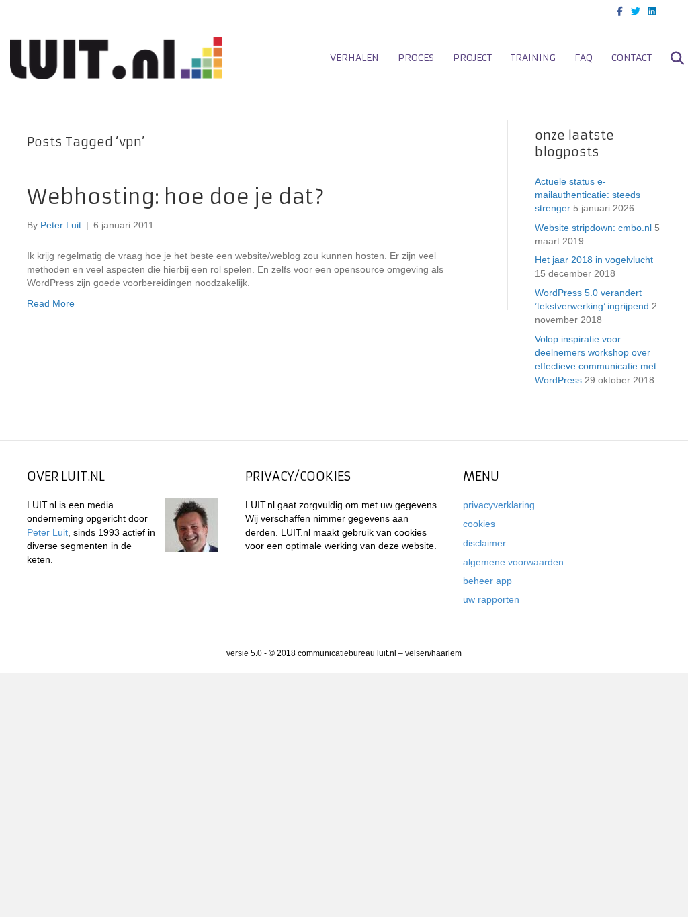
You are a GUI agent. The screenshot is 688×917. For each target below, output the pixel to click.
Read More (51, 303)
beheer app (487, 580)
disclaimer (484, 543)
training (533, 58)
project (472, 58)
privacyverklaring (499, 504)
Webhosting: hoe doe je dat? (176, 197)
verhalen (354, 58)
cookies (479, 523)
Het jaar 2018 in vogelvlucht (594, 259)
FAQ (583, 58)
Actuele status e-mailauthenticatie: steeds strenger (587, 195)
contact (631, 58)
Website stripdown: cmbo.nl (593, 227)
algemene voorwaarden (513, 562)
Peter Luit (47, 532)
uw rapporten (491, 599)
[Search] (669, 58)
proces (416, 58)
